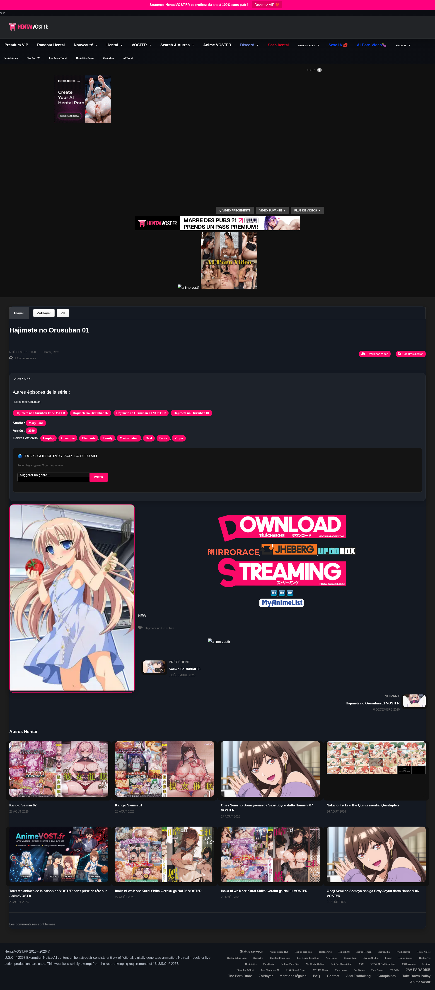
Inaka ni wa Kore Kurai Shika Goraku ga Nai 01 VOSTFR (264, 891)
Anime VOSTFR (217, 45)
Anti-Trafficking (358, 976)
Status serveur (251, 951)
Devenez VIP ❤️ (267, 5)
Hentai (112, 45)
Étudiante (88, 438)
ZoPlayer (44, 313)
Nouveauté (84, 45)
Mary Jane (36, 423)
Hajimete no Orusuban (27, 401)
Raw (55, 352)
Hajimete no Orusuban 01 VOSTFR (141, 413)
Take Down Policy (416, 976)
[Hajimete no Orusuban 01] (58, 774)
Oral (149, 438)
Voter (98, 477)
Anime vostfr (420, 982)
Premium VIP (16, 45)
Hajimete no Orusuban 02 (91, 413)
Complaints (386, 976)
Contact (333, 976)
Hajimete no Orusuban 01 (191, 413)
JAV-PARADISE (418, 970)
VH (62, 313)
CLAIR (310, 70)
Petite (163, 438)
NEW (142, 616)
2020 (31, 430)
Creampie (68, 438)
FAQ (316, 976)
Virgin (178, 438)
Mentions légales (293, 976)
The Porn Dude (240, 976)
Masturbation (129, 438)
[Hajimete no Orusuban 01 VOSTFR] (324, 702)
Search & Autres (175, 45)
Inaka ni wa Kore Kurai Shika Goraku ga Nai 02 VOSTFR (158, 891)
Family (107, 438)
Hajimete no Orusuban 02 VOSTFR (40, 413)
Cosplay (48, 438)
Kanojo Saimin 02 (22, 805)
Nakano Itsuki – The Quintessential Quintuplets (363, 805)
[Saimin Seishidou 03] (244, 668)
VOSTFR (140, 45)
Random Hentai (51, 45)
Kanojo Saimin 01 (128, 805)
